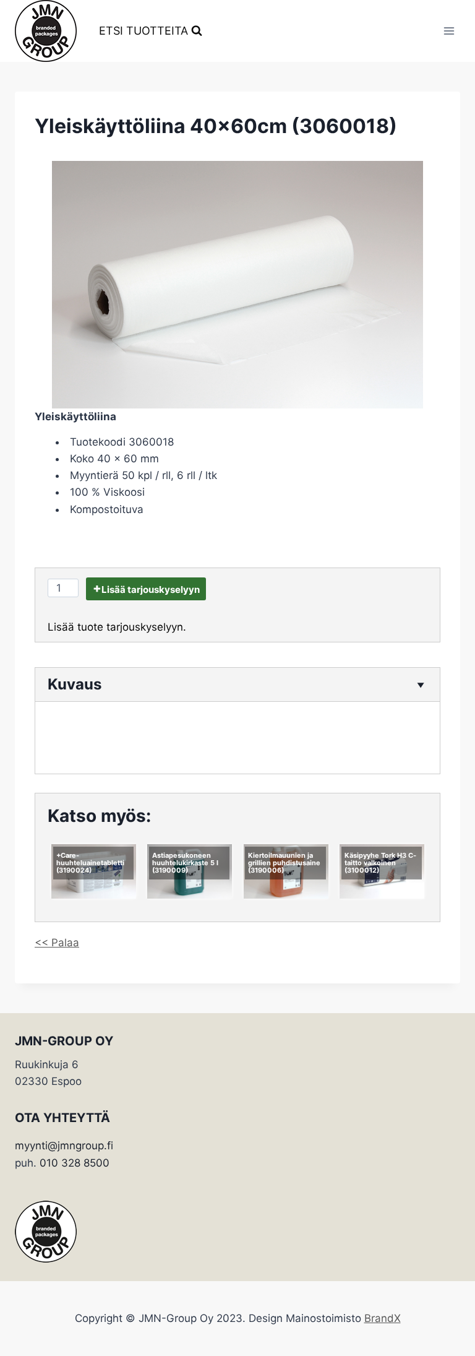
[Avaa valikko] (448, 30)
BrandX (382, 1318)
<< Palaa (57, 942)
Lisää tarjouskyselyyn (150, 589)
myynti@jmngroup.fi (64, 1145)
